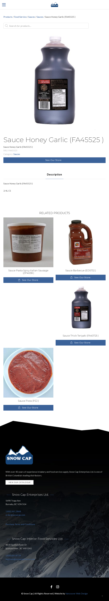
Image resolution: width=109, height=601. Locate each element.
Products (7, 16)
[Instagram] (57, 586)
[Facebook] (51, 586)
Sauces (31, 16)
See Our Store (53, 160)
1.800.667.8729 (13, 555)
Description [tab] (54, 174)
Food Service (20, 16)
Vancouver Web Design (77, 593)
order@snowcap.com (15, 515)
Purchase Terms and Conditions (20, 524)
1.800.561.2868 (13, 511)
